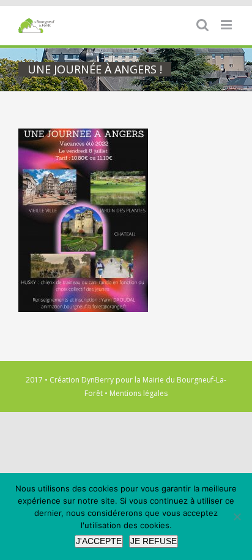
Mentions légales (138, 393)
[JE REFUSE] (237, 516)
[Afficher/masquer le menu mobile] (227, 24)
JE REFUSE (153, 541)
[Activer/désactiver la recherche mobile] (202, 24)
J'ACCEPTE (99, 541)
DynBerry (97, 380)
